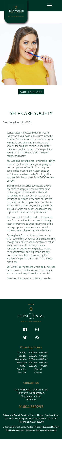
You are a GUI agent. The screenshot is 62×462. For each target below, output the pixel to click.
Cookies (9, 430)
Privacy (55, 427)
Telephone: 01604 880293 (31, 422)
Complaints (19, 430)
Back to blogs (31, 92)
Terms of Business (43, 427)
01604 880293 (31, 407)
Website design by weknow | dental (41, 430)
